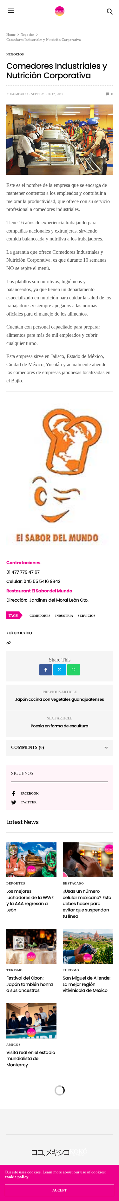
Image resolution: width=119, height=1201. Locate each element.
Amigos (13, 1044)
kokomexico (17, 94)
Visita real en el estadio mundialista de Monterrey (30, 1058)
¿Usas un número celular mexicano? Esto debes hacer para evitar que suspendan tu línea (87, 903)
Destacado (73, 883)
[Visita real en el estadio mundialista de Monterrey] (31, 1020)
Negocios (15, 54)
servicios (87, 615)
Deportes (15, 883)
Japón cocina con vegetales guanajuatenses (59, 699)
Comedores (40, 615)
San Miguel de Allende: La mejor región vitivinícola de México (86, 984)
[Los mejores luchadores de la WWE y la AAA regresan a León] (31, 860)
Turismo (14, 970)
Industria (64, 615)
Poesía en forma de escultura (59, 726)
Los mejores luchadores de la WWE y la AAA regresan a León (30, 900)
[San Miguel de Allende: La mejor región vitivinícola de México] (88, 946)
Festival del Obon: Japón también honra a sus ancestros (29, 984)
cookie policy (17, 1176)
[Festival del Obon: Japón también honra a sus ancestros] (31, 946)
